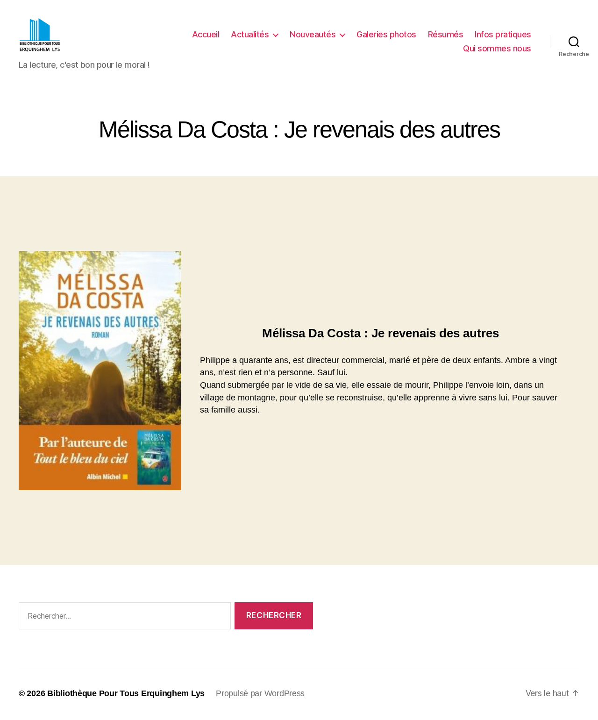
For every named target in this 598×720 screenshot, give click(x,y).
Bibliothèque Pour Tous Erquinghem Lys (126, 693)
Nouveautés (312, 34)
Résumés (445, 34)
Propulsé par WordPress (260, 693)
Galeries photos (386, 34)
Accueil (206, 34)
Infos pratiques (503, 34)
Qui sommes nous (497, 48)
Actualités (250, 34)
